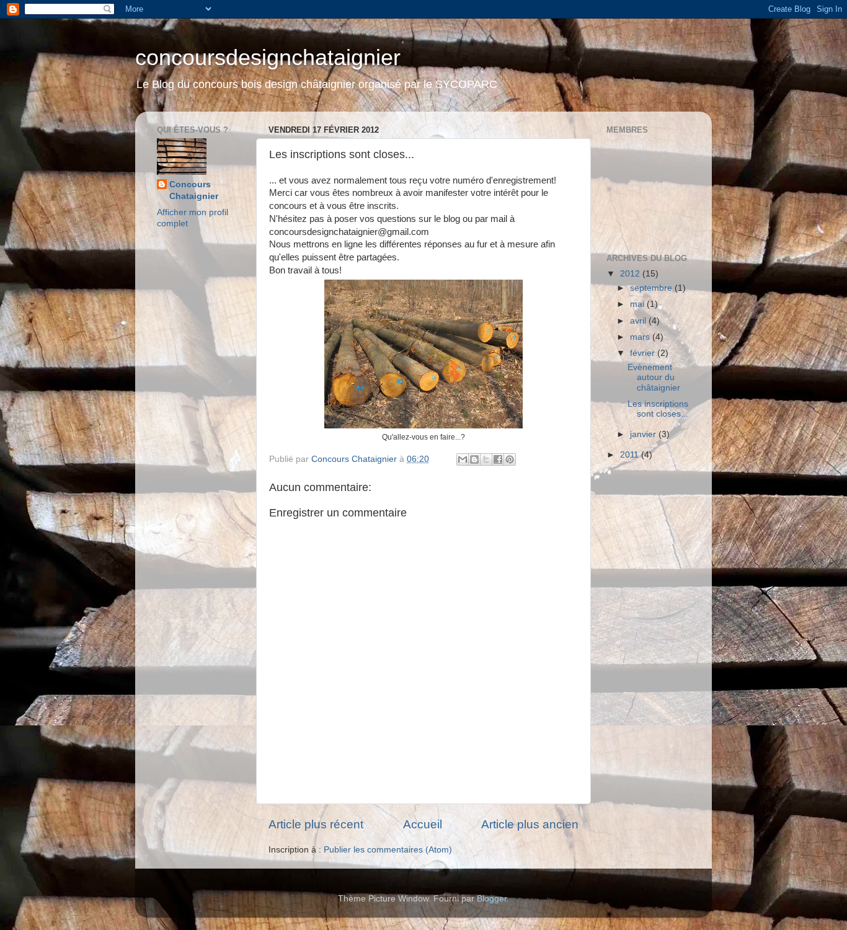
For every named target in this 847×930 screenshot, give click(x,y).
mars (641, 337)
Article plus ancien (530, 824)
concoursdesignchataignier (268, 57)
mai (638, 304)
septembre (652, 288)
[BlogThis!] (474, 459)
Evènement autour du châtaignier (653, 377)
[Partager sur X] (486, 459)
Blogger (492, 898)
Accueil (422, 824)
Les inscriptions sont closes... (657, 408)
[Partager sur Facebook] (498, 459)
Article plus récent (315, 824)
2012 (631, 273)
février (643, 353)
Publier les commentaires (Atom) (388, 849)
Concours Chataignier (193, 190)
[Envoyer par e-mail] (462, 459)
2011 (630, 454)
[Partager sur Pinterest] (509, 459)
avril (639, 321)
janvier (644, 434)
